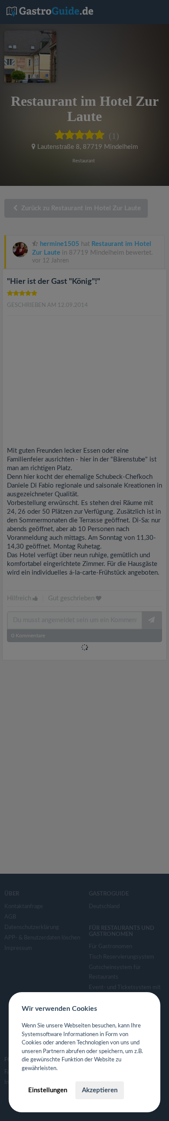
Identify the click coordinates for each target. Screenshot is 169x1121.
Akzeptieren (99, 1090)
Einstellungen (47, 1090)
